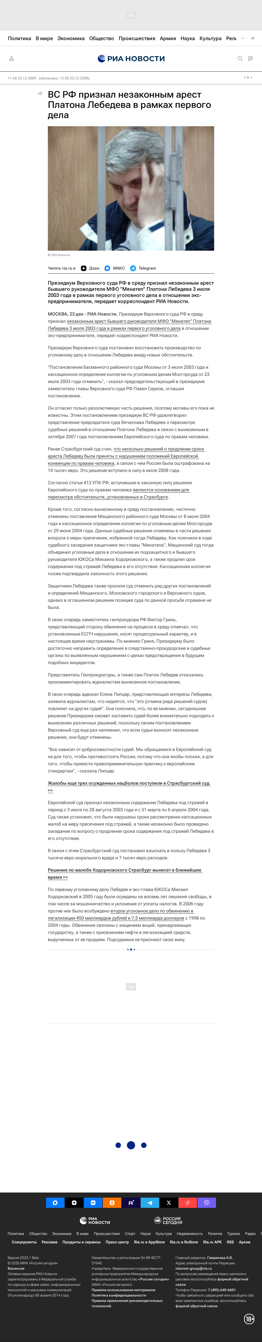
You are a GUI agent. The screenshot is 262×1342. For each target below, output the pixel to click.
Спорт (130, 1233)
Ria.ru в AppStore (149, 1242)
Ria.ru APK (212, 1242)
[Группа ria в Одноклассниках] (112, 1203)
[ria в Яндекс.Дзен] (74, 1203)
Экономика (61, 1233)
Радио (250, 1233)
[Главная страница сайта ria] (131, 59)
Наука (145, 1233)
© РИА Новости (59, 255)
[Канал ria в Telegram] (150, 1203)
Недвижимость (190, 1233)
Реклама (49, 1242)
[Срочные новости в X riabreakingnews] (188, 1203)
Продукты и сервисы (81, 1242)
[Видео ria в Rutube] (131, 1203)
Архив (244, 1242)
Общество (38, 1233)
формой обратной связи (196, 1306)
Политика (16, 1233)
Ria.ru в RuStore (184, 1242)
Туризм (233, 1233)
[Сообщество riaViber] (207, 1203)
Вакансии (16, 1268)
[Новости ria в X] (169, 1203)
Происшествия (107, 1233)
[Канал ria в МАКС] (55, 1203)
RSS (230, 1242)
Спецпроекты (24, 1242)
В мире (83, 1233)
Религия (215, 1233)
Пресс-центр (117, 1242)
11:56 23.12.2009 (22, 78)
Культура (164, 1233)
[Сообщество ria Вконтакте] (93, 1203)
